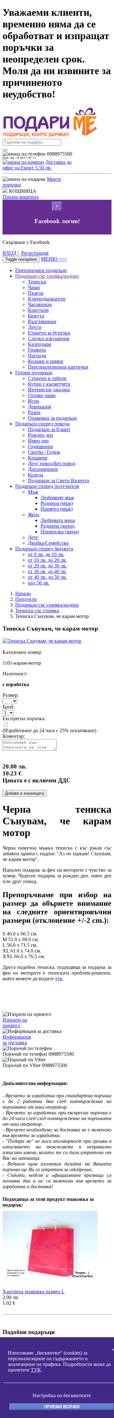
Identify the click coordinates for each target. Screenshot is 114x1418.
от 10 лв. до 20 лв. (47, 560)
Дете (33, 537)
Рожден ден (40, 435)
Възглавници (42, 321)
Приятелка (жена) (60, 531)
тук (58, 978)
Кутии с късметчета (49, 384)
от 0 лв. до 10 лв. (46, 554)
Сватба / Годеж (44, 452)
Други (34, 327)
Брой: (9, 706)
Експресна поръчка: (24, 718)
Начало (23, 593)
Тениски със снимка (37, 610)
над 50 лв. (38, 582)
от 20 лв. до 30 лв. (47, 565)
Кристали (38, 310)
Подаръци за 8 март (49, 429)
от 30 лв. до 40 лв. (47, 571)
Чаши (34, 287)
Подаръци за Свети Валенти (58, 480)
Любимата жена (58, 520)
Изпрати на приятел (15, 1022)
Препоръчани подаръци (41, 270)
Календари (39, 344)
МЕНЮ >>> (54, 259)
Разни (34, 412)
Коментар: (14, 736)
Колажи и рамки (45, 361)
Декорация (39, 406)
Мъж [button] (33, 492)
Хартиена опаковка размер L (34, 1291)
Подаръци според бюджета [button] (44, 548)
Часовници (40, 304)
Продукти (26, 599)
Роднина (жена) (57, 526)
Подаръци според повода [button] (42, 423)
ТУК (36, 1370)
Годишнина (40, 446)
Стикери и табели (47, 378)
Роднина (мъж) (57, 503)
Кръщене (38, 457)
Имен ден (38, 440)
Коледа (35, 475)
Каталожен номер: (22, 652)
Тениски (37, 281)
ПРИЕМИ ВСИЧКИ (61, 1406)
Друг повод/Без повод (51, 463)
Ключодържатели (47, 298)
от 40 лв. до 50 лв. (47, 577)
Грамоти (37, 350)
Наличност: (15, 673)
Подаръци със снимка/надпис (47, 605)
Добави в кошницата (24, 793)
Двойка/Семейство (48, 543)
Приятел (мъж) (57, 509)
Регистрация (34, 253)
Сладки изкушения (48, 338)
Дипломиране (43, 469)
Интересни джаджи (49, 389)
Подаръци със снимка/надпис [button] (47, 276)
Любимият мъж (57, 497)
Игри (33, 401)
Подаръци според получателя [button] (47, 486)
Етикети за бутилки (49, 332)
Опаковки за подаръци (52, 418)
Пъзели (36, 293)
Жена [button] (33, 514)
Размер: (11, 695)
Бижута (36, 315)
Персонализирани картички (58, 367)
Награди (37, 355)
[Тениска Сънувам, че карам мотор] (42, 641)
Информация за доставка (17, 1039)
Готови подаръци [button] (34, 372)
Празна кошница (21, 196)
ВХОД (9, 253)
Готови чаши (42, 395)
